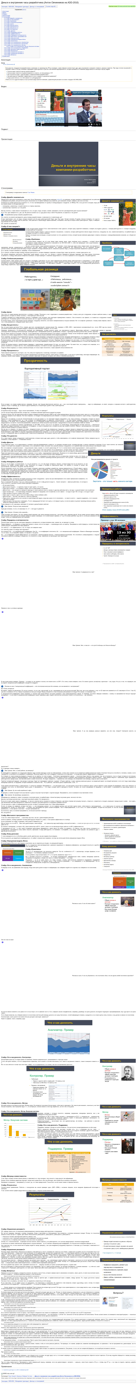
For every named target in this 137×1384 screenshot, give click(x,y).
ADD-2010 (11, 6)
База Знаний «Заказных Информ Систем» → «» (45, 1376)
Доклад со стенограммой (37, 6)
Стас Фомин (31, 192)
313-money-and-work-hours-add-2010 (126, 6)
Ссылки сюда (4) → (51, 6)
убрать (24, 9)
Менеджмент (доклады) (22, 6)
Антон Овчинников (8, 64)
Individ (58, 199)
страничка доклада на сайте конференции (15, 1370)
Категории (4, 6)
